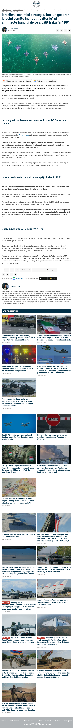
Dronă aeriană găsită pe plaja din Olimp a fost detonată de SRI (18, 535)
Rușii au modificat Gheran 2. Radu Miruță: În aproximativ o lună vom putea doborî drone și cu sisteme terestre (19, 640)
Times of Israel (24, 135)
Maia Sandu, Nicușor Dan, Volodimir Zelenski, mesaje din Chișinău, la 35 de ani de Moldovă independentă (17, 368)
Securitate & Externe (18, 10)
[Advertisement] (54, 395)
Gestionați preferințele (44, 721)
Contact (57, 721)
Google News (20, 278)
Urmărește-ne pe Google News (46, 81)
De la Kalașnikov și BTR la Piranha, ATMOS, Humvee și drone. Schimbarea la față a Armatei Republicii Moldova (18, 338)
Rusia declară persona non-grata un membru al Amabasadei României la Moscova (52, 437)
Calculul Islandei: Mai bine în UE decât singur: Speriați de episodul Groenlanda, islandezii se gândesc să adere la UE (18, 501)
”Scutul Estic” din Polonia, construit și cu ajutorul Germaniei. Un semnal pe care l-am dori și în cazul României (54, 569)
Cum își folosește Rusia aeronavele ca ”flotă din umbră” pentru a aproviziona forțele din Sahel (52, 602)
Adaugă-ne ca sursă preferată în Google (18, 81)
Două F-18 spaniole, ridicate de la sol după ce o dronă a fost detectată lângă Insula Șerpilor (17, 437)
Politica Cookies (28, 721)
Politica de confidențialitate (10, 721)
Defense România (6, 10)
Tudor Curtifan (14, 28)
